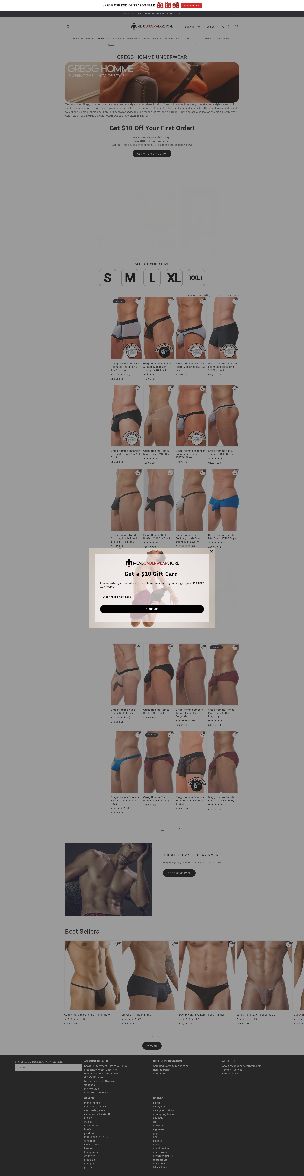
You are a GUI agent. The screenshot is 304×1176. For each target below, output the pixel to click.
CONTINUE (152, 609)
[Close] (211, 552)
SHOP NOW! (191, 5)
